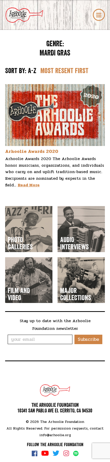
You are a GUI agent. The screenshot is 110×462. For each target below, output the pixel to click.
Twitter (56, 453)
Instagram (66, 453)
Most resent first (64, 70)
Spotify (76, 453)
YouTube (45, 453)
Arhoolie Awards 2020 (31, 151)
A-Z (32, 70)
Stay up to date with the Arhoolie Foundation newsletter (55, 325)
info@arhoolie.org (55, 435)
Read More (29, 185)
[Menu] (99, 15)
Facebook (34, 453)
